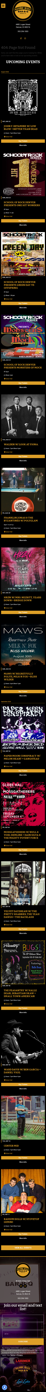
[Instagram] (25, 38)
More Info (23, 145)
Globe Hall (8, 137)
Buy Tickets (23, 141)
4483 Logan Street (23, 24)
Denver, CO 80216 (23, 27)
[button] (3, 6)
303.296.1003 (23, 31)
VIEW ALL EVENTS (23, 1248)
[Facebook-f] (21, 38)
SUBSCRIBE (23, 1342)
